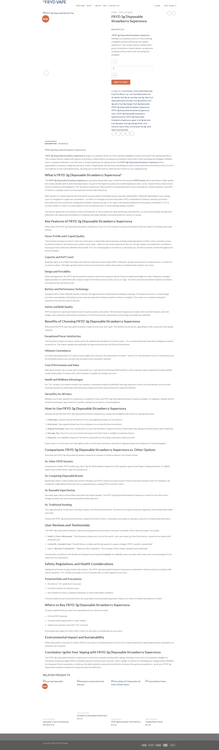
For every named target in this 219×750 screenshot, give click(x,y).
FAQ (104, 6)
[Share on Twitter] (118, 133)
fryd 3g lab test (143, 120)
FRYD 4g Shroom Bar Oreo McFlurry (126, 722)
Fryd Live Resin (125, 12)
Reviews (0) (63, 144)
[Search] (73, 5)
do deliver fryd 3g (119, 97)
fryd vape (80, 6)
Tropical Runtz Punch (154, 722)
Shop (89, 6)
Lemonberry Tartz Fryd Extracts (56, 722)
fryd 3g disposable (141, 104)
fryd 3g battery (140, 100)
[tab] (51, 143)
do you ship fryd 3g (135, 97)
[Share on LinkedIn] (132, 133)
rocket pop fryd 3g (138, 126)
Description (51, 144)
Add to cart (121, 82)
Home (113, 12)
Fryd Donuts (127, 91)
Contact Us (113, 6)
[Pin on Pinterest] (127, 133)
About (98, 6)
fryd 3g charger (126, 104)
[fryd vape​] (55, 5)
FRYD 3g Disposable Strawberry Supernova (130, 35)
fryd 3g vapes (117, 123)
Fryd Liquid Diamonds (142, 91)
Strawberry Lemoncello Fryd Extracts (92, 716)
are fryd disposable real (140, 94)
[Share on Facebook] (114, 133)
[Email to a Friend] (123, 133)
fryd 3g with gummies (133, 123)
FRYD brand (139, 180)
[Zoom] (46, 72)
